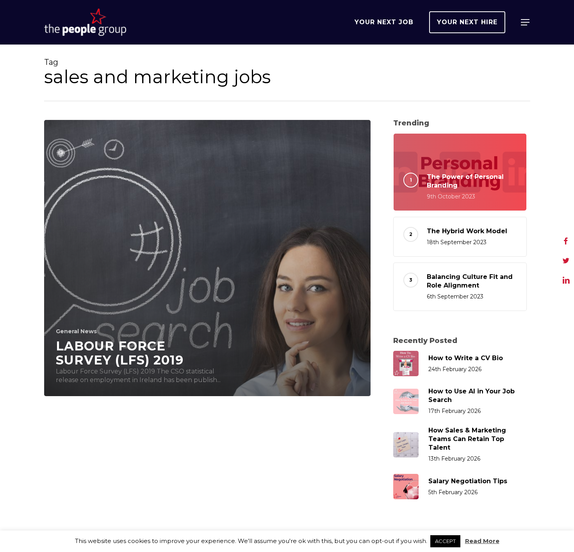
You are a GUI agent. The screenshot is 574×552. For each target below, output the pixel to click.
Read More (482, 541)
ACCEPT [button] (445, 541)
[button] (525, 22)
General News (76, 331)
